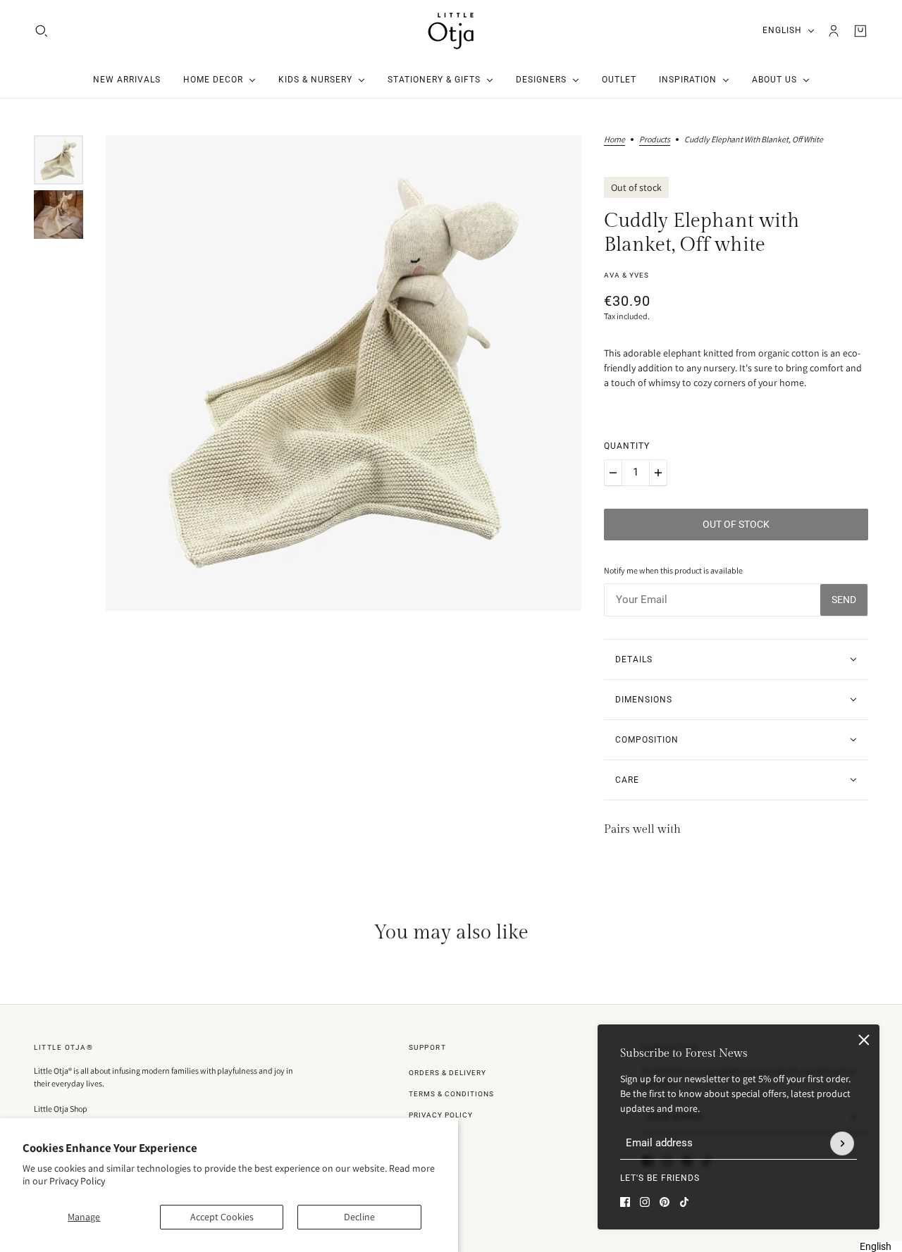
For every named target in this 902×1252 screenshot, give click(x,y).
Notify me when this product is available (673, 570)
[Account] (833, 31)
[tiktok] (684, 1202)
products (654, 139)
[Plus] (658, 472)
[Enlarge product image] (343, 373)
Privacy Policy (77, 1180)
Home (614, 139)
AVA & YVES (626, 275)
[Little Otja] (451, 30)
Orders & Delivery (447, 1073)
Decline (359, 1216)
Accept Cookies (222, 1216)
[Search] (41, 31)
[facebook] (625, 1202)
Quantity (627, 446)
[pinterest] (664, 1202)
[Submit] (842, 1143)
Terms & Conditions (451, 1094)
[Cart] (860, 31)
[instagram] (645, 1202)
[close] (864, 1040)
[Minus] (613, 472)
